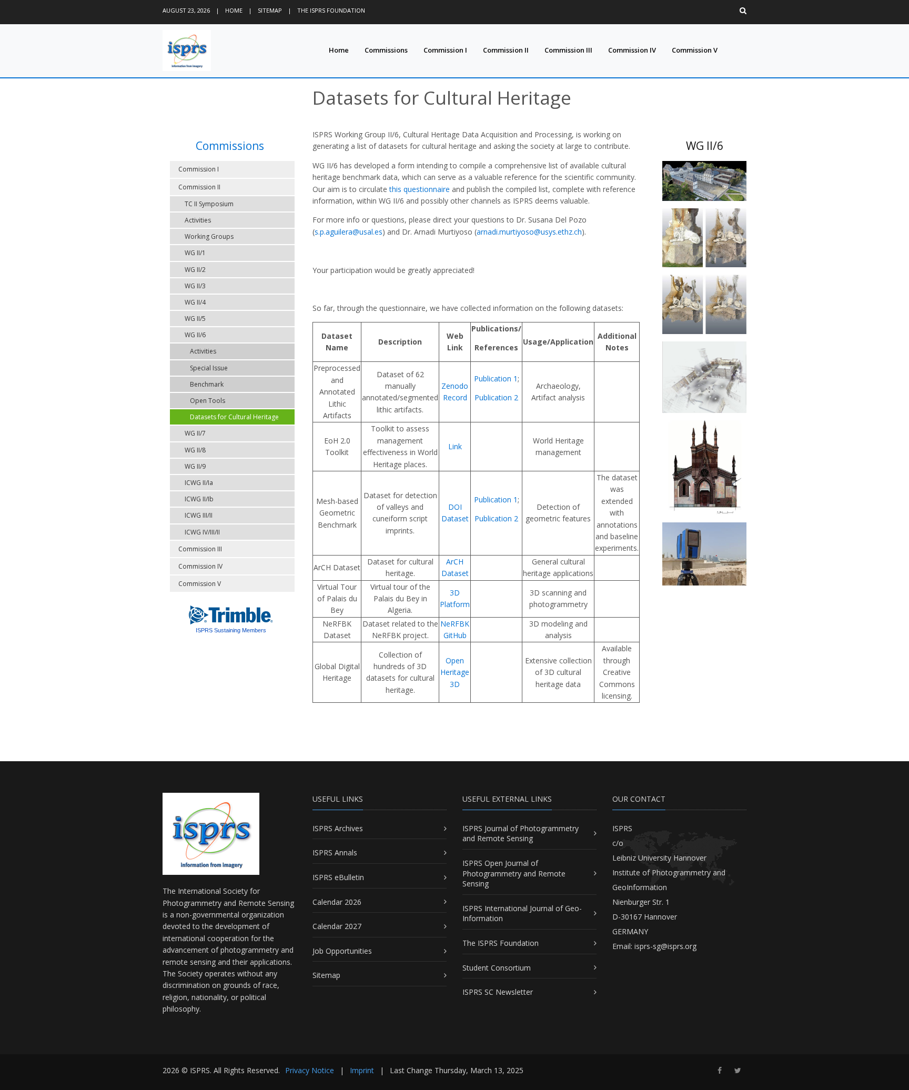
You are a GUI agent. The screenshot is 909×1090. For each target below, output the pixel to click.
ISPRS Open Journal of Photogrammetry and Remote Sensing (513, 873)
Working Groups (209, 236)
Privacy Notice (309, 1070)
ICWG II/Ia (199, 482)
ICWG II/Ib (199, 498)
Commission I (445, 50)
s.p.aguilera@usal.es (348, 232)
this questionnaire (419, 189)
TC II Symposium (209, 203)
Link (455, 446)
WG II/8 (195, 450)
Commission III (568, 50)
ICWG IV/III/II (202, 532)
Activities (198, 220)
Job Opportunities (342, 951)
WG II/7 (195, 433)
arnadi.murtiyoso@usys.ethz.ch (529, 232)
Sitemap (270, 10)
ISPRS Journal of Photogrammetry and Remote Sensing (520, 833)
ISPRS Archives (337, 828)
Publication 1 (496, 378)
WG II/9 (195, 466)
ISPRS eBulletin (338, 877)
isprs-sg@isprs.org (665, 946)
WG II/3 (195, 285)
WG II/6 (195, 334)
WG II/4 (195, 302)
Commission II (506, 50)
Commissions (386, 50)
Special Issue (209, 368)
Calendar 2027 (336, 926)
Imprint (362, 1070)
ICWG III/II (199, 515)
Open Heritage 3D (454, 672)
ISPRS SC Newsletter (497, 992)
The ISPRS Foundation (331, 10)
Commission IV (632, 50)
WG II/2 (195, 269)
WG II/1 (195, 252)
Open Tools (207, 400)
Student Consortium (496, 968)
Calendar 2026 (336, 902)
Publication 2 (496, 397)
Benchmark (207, 384)
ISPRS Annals (334, 852)
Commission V (695, 50)
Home (234, 10)
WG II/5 (195, 318)
